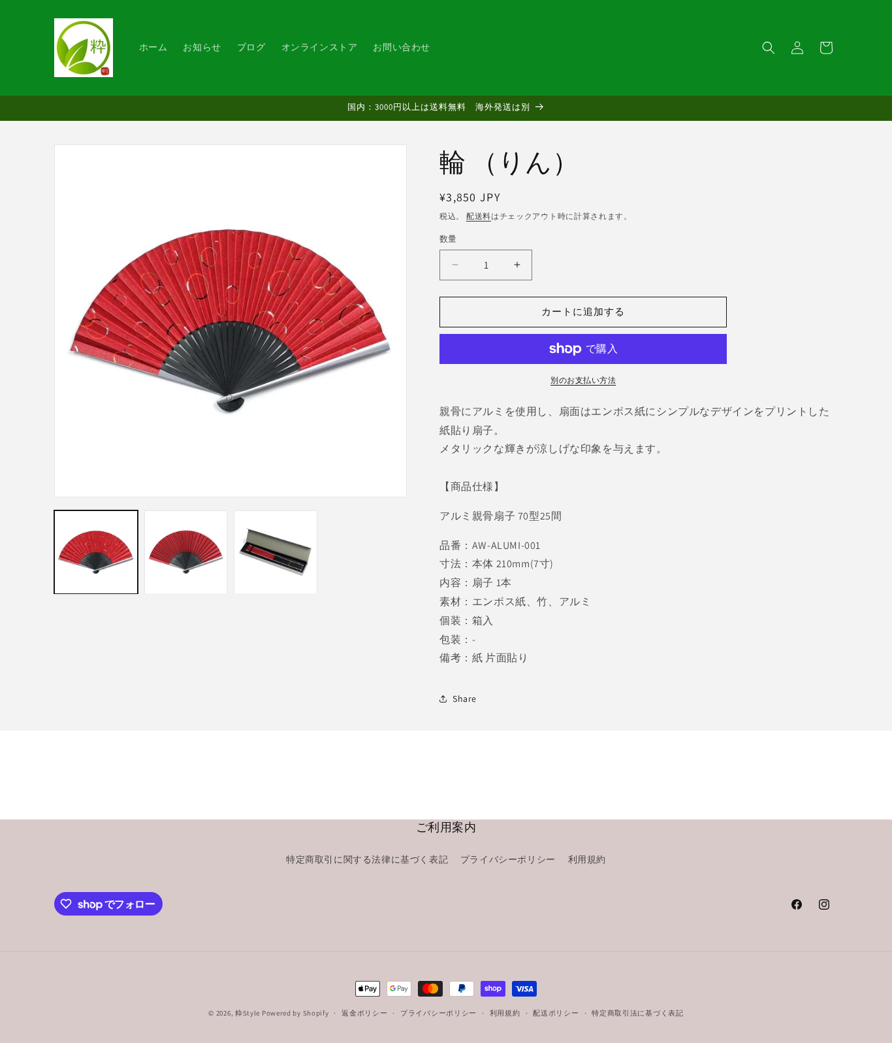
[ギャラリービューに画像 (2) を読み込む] (186, 552)
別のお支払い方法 (583, 380)
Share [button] (465, 698)
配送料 (478, 216)
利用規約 (587, 859)
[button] (768, 47)
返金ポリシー (364, 1013)
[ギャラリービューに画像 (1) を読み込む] (96, 552)
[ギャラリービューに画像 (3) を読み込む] (275, 552)
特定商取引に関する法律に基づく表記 (367, 859)
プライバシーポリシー (508, 859)
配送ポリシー (556, 1013)
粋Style (247, 1013)
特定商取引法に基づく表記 (637, 1013)
